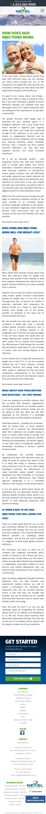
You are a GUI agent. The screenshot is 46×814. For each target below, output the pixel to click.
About (23, 707)
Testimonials (23, 714)
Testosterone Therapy (23, 695)
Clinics (23, 704)
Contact (23, 711)
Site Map (23, 723)
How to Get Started (23, 701)
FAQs (23, 717)
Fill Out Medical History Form (35, 799)
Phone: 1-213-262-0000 (23, 769)
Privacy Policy (37, 813)
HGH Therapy (23, 692)
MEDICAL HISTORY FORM (23, 1)
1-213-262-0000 (24, 4)
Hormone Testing (23, 698)
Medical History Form (23, 720)
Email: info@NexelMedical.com (23, 775)
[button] (44, 9)
